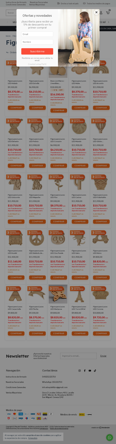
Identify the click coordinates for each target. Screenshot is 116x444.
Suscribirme (37, 51)
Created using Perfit (37, 64)
